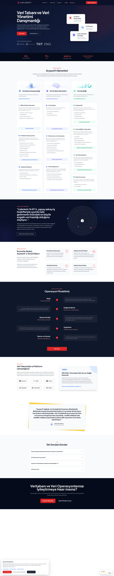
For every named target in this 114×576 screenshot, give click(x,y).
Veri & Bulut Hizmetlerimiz (51, 98)
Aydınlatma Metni (20, 569)
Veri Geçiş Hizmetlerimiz (57, 128)
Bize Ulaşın (21, 33)
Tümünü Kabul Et (7, 572)
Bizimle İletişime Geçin (65, 501)
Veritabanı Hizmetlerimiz (24, 98)
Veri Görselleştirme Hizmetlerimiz (84, 169)
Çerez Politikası (6, 569)
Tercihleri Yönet (31, 572)
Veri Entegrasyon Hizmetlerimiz (57, 190)
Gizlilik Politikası (13, 569)
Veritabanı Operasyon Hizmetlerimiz (29, 159)
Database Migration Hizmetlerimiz (29, 190)
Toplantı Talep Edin (91, 2)
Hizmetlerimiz (33, 33)
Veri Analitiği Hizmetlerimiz (79, 98)
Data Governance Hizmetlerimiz (84, 190)
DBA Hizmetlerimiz (30, 128)
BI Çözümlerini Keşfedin (84, 122)
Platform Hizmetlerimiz (57, 159)
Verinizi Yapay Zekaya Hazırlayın (26, 234)
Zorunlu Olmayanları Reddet (19, 572)
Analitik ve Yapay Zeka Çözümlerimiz (84, 147)
